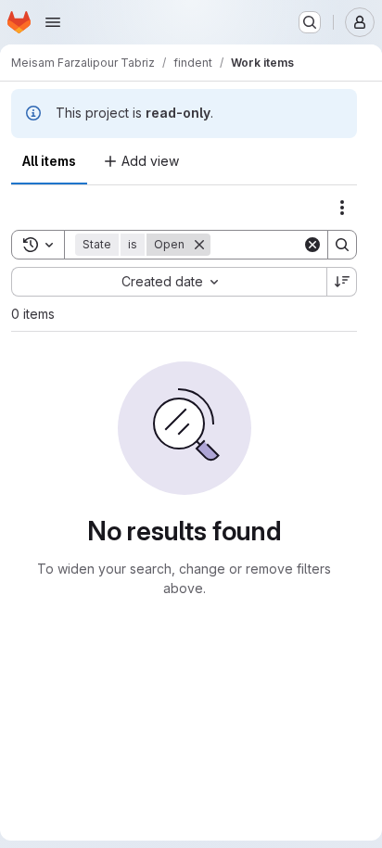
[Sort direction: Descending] (342, 282)
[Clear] (312, 245)
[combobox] (168, 282)
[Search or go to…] (310, 22)
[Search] (342, 244)
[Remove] (199, 245)
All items (49, 161)
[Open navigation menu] (53, 22)
